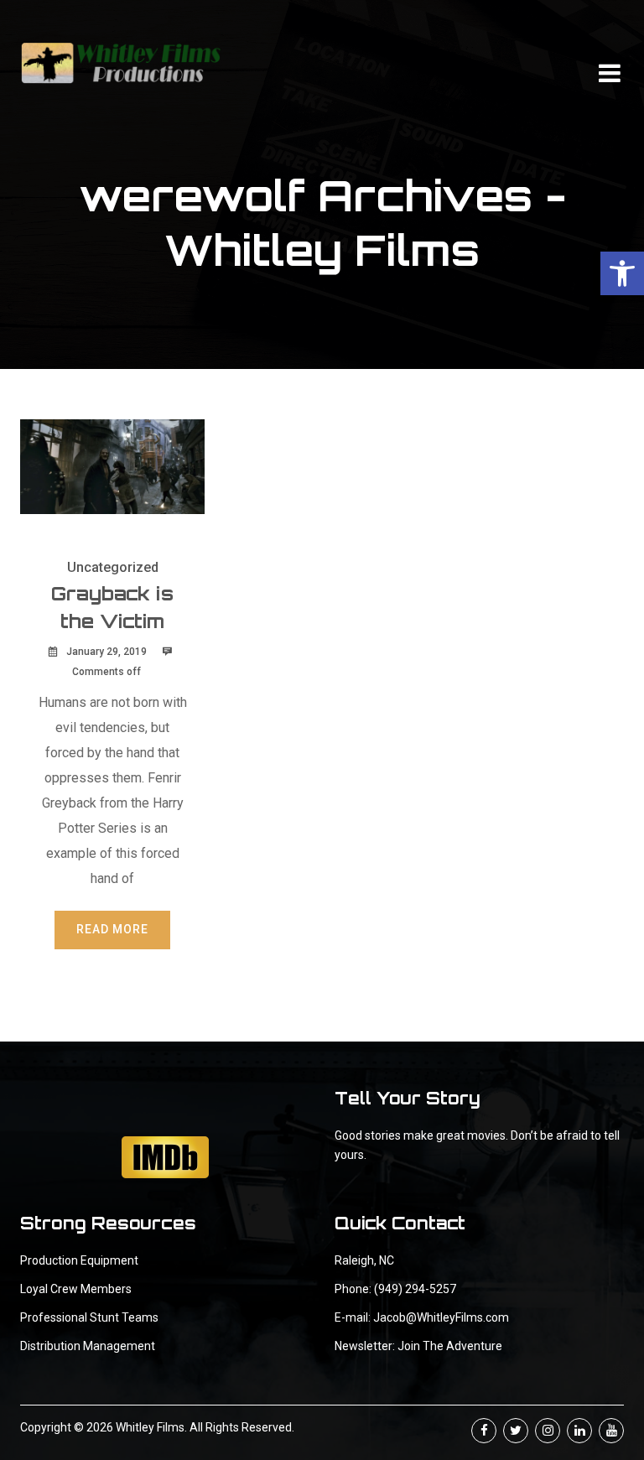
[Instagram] (547, 1430)
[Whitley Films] (120, 63)
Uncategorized (112, 567)
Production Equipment (79, 1260)
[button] (622, 273)
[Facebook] (483, 1430)
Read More (112, 929)
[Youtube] (611, 1430)
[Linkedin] (579, 1430)
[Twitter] (515, 1430)
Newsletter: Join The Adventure (418, 1346)
